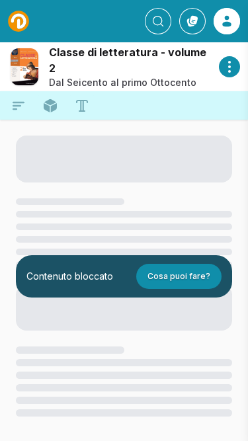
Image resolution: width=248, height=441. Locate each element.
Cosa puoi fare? (178, 276)
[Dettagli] (229, 66)
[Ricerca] (158, 21)
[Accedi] (227, 21)
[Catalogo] (192, 21)
